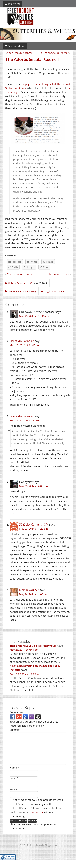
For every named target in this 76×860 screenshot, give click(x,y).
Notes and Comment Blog (22, 291)
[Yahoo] (31, 716)
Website (14, 789)
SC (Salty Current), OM (33, 524)
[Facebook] (12, 716)
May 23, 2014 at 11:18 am (34, 316)
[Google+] (19, 716)
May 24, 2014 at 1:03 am (33, 594)
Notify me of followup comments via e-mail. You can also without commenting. (35, 812)
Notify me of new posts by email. (32, 804)
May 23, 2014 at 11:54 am (25, 420)
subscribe (37, 812)
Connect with (17, 712)
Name (14, 767)
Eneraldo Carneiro (22, 341)
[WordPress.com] (38, 716)
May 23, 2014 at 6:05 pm (33, 486)
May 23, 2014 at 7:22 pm (33, 528)
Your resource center (19, 53)
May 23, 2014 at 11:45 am (25, 345)
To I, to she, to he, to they (54, 53)
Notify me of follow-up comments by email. (38, 800)
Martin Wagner (29, 590)
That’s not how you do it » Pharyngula (33, 645)
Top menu (13, 3)
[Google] (25, 716)
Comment (15, 729)
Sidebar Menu (16, 46)
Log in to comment (55, 291)
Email (14, 778)
